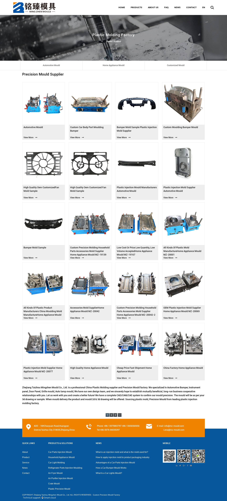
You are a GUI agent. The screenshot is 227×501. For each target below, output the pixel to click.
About (25, 452)
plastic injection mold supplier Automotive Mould (179, 189)
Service (25, 462)
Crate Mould (54, 483)
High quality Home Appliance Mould (89, 367)
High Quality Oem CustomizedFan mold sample (41, 189)
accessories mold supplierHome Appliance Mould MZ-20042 (87, 309)
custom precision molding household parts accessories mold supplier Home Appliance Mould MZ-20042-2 (136, 311)
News (25, 468)
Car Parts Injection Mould (60, 452)
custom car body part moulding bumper (87, 129)
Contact (25, 473)
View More (28, 137)
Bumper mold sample (35, 247)
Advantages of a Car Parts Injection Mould (115, 462)
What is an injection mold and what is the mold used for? (122, 452)
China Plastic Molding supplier (102, 387)
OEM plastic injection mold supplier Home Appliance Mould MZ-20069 (182, 309)
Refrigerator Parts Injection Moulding (65, 468)
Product (25, 457)
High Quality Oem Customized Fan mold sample (88, 189)
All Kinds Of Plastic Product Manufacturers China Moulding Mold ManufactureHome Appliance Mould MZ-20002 (43, 311)
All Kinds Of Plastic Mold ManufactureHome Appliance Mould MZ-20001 (182, 251)
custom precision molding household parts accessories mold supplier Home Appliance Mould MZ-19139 (90, 251)
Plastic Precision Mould (59, 489)
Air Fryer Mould (55, 473)
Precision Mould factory (135, 387)
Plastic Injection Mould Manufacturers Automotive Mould (137, 189)
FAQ (166, 7)
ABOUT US (153, 7)
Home (121, 7)
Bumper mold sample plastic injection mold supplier (137, 129)
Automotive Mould (33, 127)
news (177, 7)
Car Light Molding (56, 462)
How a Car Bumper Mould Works (111, 468)
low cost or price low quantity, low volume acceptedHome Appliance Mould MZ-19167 (136, 251)
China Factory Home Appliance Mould (183, 367)
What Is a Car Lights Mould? (109, 473)
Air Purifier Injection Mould (60, 478)
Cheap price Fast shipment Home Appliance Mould (134, 369)
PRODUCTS (136, 7)
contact (191, 7)
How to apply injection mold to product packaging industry (122, 457)
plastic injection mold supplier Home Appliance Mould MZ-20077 (43, 369)
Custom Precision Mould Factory (106, 495)
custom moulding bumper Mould (180, 127)
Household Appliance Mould (61, 457)
